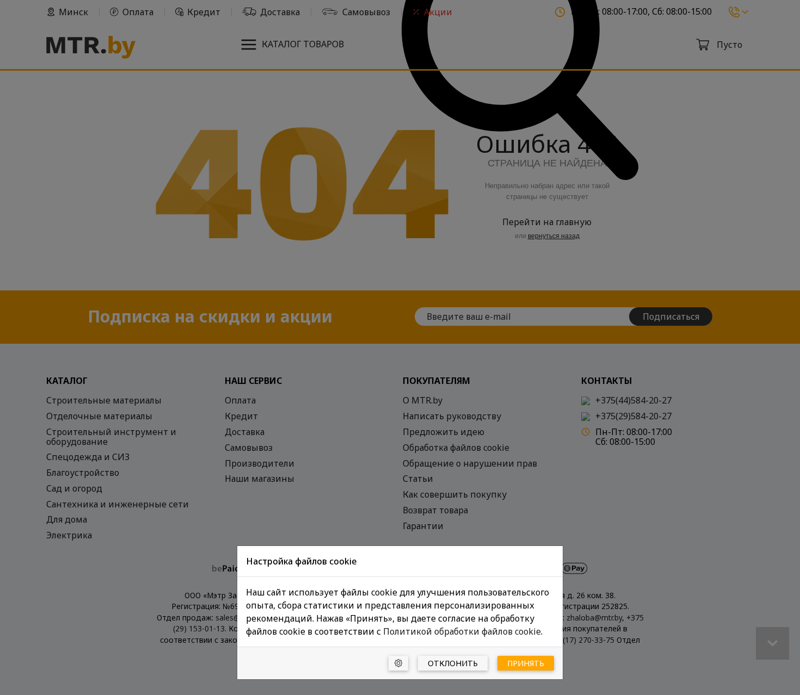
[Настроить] (398, 663)
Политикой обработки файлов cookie (462, 631)
